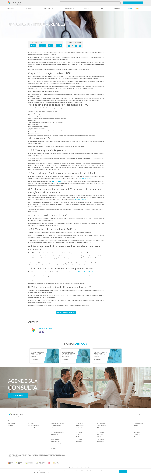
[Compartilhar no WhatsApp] (80, 46)
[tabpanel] (44, 356)
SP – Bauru (78, 434)
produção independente (85, 178)
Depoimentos (137, 436)
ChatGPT (33, 45)
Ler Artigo (34, 359)
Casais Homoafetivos (56, 425)
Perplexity (42, 45)
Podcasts (136, 427)
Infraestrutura (11, 423)
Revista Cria (137, 434)
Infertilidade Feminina (33, 425)
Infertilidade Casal (32, 430)
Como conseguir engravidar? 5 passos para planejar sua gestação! (68, 353)
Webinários (137, 432)
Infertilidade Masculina (33, 427)
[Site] (43, 332)
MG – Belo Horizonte (81, 427)
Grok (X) (58, 45)
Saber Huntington (138, 430)
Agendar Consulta (133, 2)
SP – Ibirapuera (79, 423)
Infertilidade (29, 8)
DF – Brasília (78, 430)
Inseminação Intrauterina (57, 443)
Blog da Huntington (45, 328)
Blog (102, 8)
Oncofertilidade (55, 446)
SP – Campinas (79, 436)
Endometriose (54, 434)
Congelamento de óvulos (57, 430)
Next (123, 356)
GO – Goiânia (79, 439)
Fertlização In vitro (55, 441)
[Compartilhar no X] (72, 46)
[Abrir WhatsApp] (147, 471)
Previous (27, 356)
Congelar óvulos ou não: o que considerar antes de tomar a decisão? (38, 353)
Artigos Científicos (138, 423)
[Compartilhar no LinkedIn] (76, 46)
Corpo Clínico (68, 8)
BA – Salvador (79, 441)
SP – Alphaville (79, 432)
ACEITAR (122, 472)
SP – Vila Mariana (80, 425)
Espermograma (54, 436)
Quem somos (10, 8)
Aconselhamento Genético (57, 423)
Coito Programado (55, 427)
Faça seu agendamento (66, 312)
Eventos (136, 425)
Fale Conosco (11, 427)
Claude (51, 45)
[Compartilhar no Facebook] (69, 46)
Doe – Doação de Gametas (57, 432)
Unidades (86, 8)
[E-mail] (40, 332)
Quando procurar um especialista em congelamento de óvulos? (100, 353)
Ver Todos (53, 448)
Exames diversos (55, 439)
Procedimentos (48, 8)
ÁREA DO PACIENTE (40, 2)
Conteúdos (116, 8)
